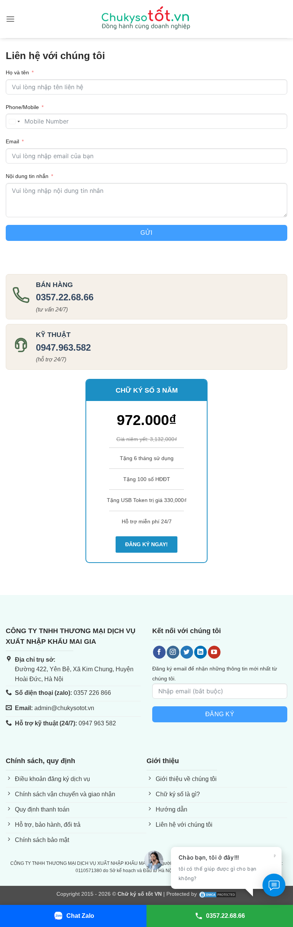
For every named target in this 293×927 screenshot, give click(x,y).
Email (12, 141)
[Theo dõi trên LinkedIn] (200, 652)
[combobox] (14, 121)
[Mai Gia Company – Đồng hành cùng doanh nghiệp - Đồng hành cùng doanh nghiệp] (146, 19)
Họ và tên (17, 72)
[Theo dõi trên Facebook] (159, 652)
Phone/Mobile (22, 107)
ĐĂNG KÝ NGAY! (146, 544)
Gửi (146, 232)
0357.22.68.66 (64, 297)
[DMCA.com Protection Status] (217, 894)
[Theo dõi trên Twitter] (186, 652)
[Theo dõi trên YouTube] (214, 652)
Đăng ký (219, 714)
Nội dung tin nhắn (27, 176)
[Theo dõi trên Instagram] (173, 652)
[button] (10, 19)
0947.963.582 (63, 347)
